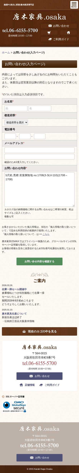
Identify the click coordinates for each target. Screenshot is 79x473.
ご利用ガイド (52, 384)
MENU (74, 7)
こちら (46, 234)
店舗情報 (30, 384)
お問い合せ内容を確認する (39, 261)
